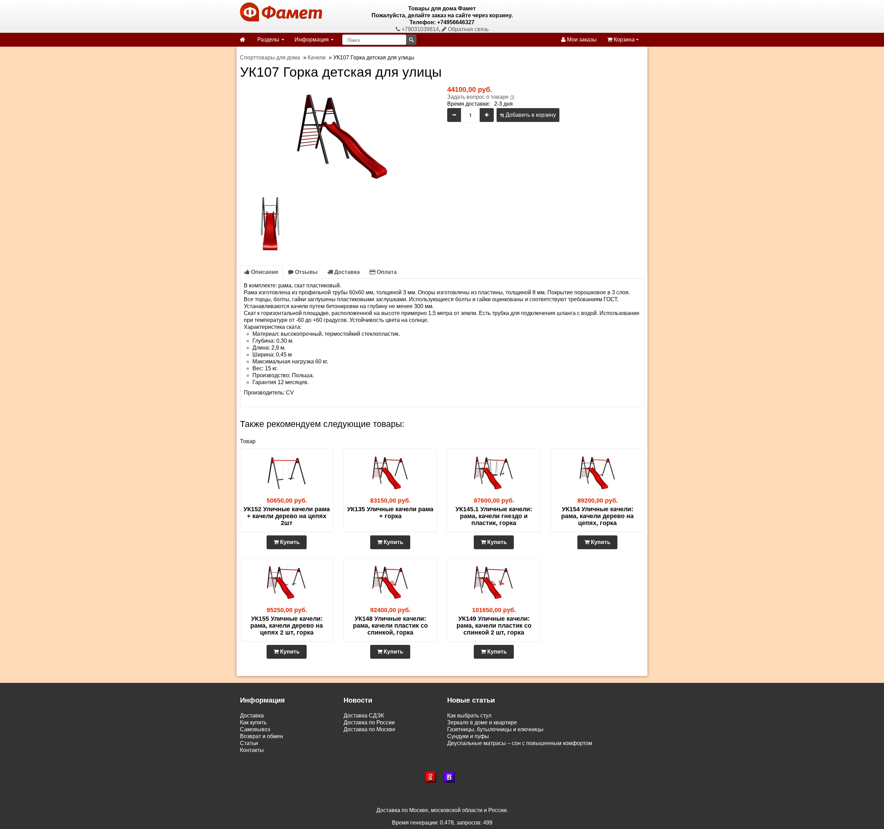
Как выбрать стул (469, 715)
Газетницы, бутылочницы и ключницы (495, 729)
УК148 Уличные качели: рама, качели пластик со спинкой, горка (390, 625)
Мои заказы (581, 39)
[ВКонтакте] (451, 777)
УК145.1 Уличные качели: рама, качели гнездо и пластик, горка (493, 516)
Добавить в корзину (530, 115)
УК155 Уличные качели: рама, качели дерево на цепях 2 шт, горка (286, 625)
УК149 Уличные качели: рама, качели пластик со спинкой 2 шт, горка (494, 625)
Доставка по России (369, 722)
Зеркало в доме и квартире (482, 722)
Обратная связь (467, 29)
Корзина (624, 39)
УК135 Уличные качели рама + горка (390, 513)
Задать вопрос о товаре (478, 97)
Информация (312, 39)
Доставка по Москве (369, 729)
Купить (289, 542)
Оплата (386, 272)
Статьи (249, 743)
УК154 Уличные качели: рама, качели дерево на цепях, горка (597, 516)
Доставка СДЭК (364, 715)
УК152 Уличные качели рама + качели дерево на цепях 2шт (286, 516)
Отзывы (306, 272)
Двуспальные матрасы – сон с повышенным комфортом (519, 743)
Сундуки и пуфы (468, 736)
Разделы (269, 39)
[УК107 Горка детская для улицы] (338, 137)
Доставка (346, 272)
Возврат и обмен (261, 736)
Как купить (253, 722)
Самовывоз (255, 729)
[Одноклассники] (432, 777)
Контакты (252, 750)
